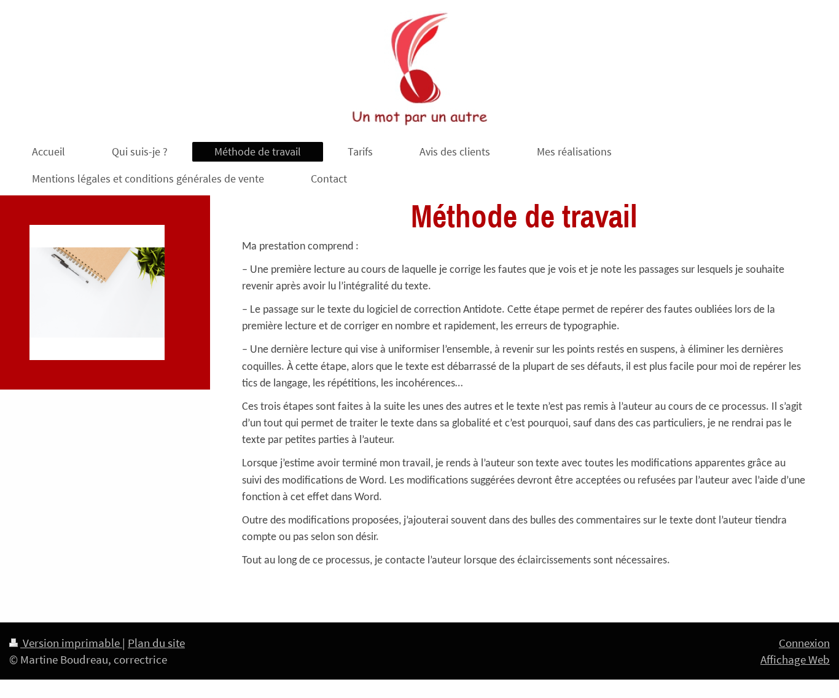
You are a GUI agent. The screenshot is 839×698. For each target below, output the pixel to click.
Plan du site (156, 642)
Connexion (804, 642)
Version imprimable (71, 642)
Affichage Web (795, 659)
